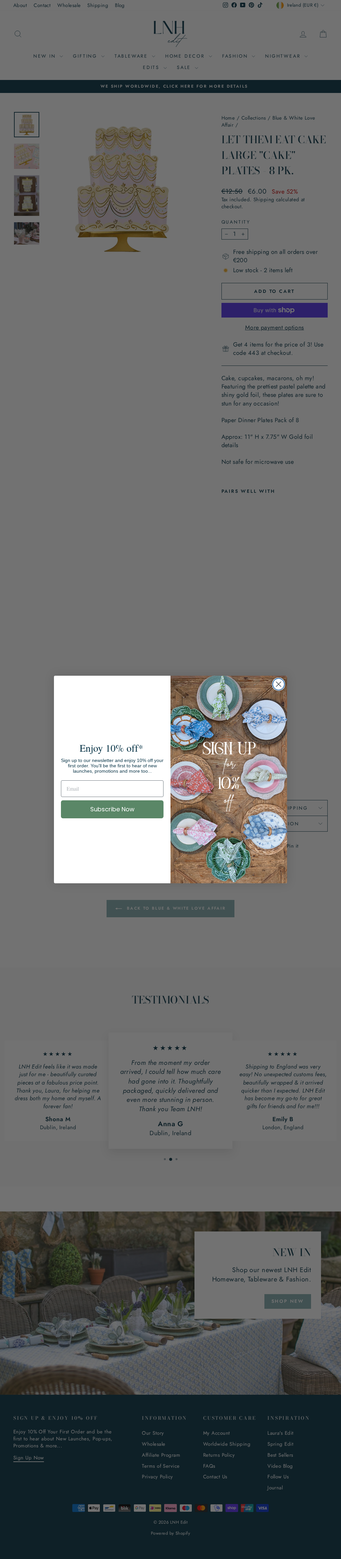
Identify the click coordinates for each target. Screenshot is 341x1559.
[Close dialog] (278, 684)
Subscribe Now (112, 809)
